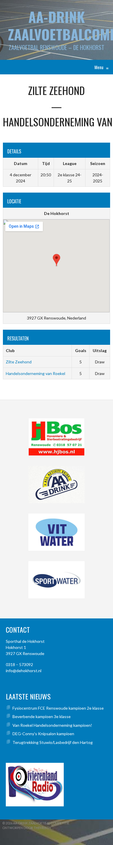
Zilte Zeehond (19, 361)
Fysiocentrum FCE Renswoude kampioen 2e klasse (58, 708)
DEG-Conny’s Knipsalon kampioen (43, 733)
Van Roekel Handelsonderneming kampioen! (52, 725)
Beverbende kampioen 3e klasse (41, 716)
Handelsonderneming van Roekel (35, 373)
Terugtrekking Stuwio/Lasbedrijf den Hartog (52, 742)
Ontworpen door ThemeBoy (26, 828)
